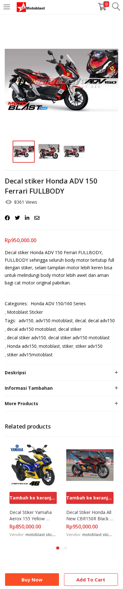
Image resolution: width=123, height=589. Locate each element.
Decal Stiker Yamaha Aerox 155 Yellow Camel (31, 515)
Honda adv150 (22, 346)
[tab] (61, 373)
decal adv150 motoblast (31, 329)
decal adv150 (101, 321)
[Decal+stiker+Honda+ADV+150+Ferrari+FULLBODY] (17, 218)
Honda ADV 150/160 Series (58, 303)
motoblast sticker (42, 534)
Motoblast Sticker (25, 312)
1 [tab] (57, 548)
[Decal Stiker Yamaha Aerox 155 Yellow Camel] (33, 465)
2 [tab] (65, 548)
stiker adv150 (88, 346)
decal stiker (69, 329)
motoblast (49, 346)
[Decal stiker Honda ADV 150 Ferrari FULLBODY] (7, 218)
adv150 (26, 321)
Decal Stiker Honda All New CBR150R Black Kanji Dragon (89, 515)
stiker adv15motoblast (30, 355)
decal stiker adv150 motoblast (79, 338)
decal (80, 321)
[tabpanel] (33, 490)
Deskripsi (15, 373)
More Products (21, 403)
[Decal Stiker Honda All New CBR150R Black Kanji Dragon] (90, 465)
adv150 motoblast (54, 321)
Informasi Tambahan (29, 388)
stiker (67, 346)
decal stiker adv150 (26, 338)
